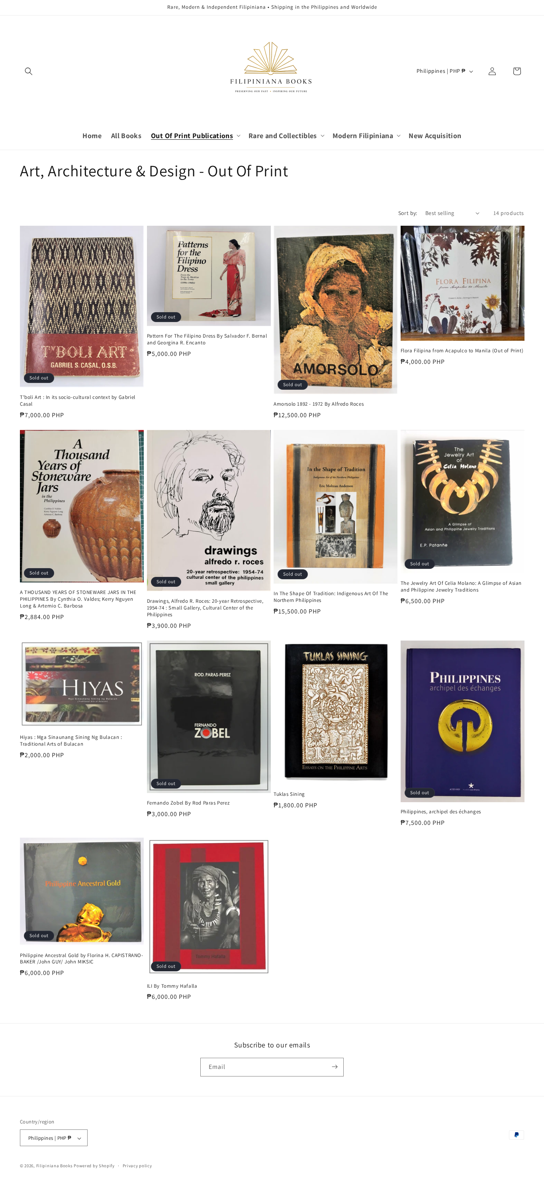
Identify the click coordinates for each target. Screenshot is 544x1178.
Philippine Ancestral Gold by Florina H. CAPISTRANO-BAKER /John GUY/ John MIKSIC (81, 958)
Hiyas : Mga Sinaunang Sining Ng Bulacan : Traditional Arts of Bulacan (71, 740)
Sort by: (407, 213)
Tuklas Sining (289, 794)
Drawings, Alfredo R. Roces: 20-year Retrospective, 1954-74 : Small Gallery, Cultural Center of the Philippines (205, 608)
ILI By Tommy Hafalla (172, 986)
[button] (28, 71)
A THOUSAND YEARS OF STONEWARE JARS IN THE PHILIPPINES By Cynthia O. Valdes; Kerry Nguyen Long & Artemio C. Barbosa (78, 599)
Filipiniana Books (54, 1166)
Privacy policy (137, 1165)
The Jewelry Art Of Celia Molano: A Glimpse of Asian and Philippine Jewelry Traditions (461, 586)
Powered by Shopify (94, 1166)
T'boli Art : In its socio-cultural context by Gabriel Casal (77, 400)
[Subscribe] (334, 1066)
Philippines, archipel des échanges (441, 812)
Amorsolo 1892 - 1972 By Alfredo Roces (319, 404)
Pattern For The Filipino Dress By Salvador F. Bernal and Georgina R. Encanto (207, 339)
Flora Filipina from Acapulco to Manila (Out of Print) (462, 351)
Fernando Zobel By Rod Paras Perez (188, 803)
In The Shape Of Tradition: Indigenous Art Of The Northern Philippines (331, 597)
